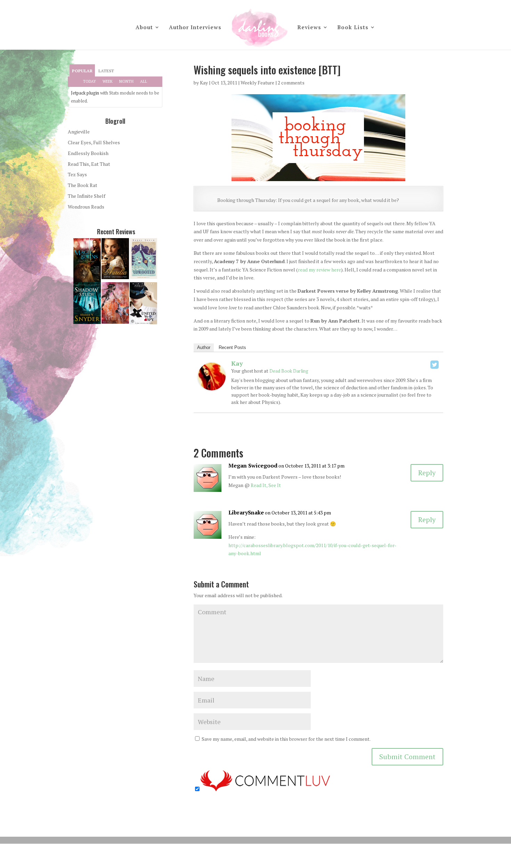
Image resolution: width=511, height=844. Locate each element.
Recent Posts (232, 347)
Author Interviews (195, 28)
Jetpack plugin (85, 93)
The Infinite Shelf (86, 196)
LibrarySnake (246, 512)
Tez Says (77, 174)
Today (89, 81)
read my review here (319, 269)
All (143, 81)
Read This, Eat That (89, 164)
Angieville (79, 131)
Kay (204, 82)
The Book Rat (82, 185)
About (144, 28)
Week (108, 81)
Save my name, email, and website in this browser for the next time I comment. (286, 739)
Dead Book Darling (288, 371)
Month (126, 81)
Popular (82, 70)
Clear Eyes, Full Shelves (94, 142)
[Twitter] (434, 364)
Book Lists (352, 28)
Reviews (309, 28)
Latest (106, 70)
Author (203, 347)
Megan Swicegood (252, 465)
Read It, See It (266, 485)
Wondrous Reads (86, 206)
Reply (427, 472)
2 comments (291, 82)
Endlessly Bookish (88, 153)
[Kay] (212, 386)
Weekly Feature (257, 82)
